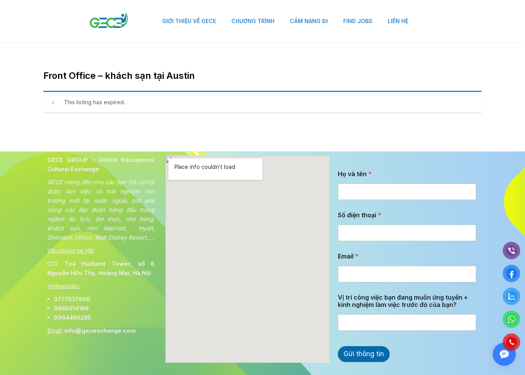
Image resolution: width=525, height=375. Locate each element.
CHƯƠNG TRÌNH (252, 21)
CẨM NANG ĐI (309, 21)
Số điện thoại (359, 215)
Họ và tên (355, 174)
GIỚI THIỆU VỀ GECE (189, 21)
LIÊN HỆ (398, 21)
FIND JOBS (357, 21)
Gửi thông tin (364, 354)
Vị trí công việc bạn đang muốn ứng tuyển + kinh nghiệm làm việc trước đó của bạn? (403, 301)
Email (348, 256)
